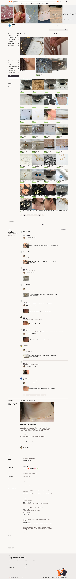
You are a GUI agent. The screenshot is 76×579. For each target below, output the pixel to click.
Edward (24, 329)
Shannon (27, 237)
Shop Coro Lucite (10, 548)
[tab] (13, 34)
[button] (58, 26)
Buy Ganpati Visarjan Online (57, 541)
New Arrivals (25, 3)
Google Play (18, 573)
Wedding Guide (48, 3)
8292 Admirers (10, 83)
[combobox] (35, 2)
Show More (38, 550)
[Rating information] (12, 26)
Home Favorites (32, 3)
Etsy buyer (24, 284)
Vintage (43, 3)
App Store (12, 573)
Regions (66, 577)
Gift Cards (54, 3)
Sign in (61, 1)
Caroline (24, 231)
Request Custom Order (14, 75)
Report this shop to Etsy (11, 86)
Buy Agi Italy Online (11, 547)
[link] (21, 215)
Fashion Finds (38, 3)
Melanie (24, 378)
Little (24, 317)
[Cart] (66, 2)
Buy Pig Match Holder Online (12, 541)
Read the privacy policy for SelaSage (28, 481)
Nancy (24, 300)
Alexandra (24, 345)
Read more (43, 224)
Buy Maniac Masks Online (41, 541)
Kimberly (24, 251)
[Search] (58, 2)
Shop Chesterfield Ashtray (27, 541)
